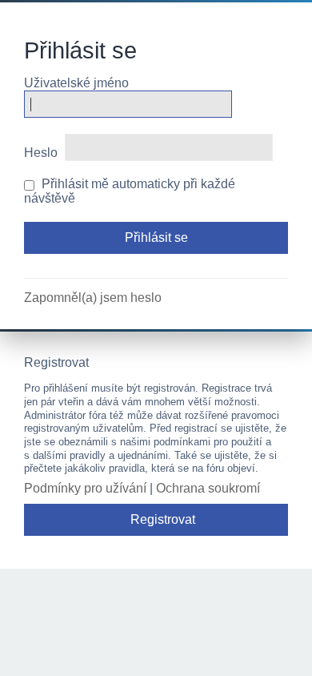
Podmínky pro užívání (85, 488)
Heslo (41, 152)
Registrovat (162, 519)
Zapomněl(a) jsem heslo (93, 297)
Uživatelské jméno (76, 83)
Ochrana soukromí (208, 488)
